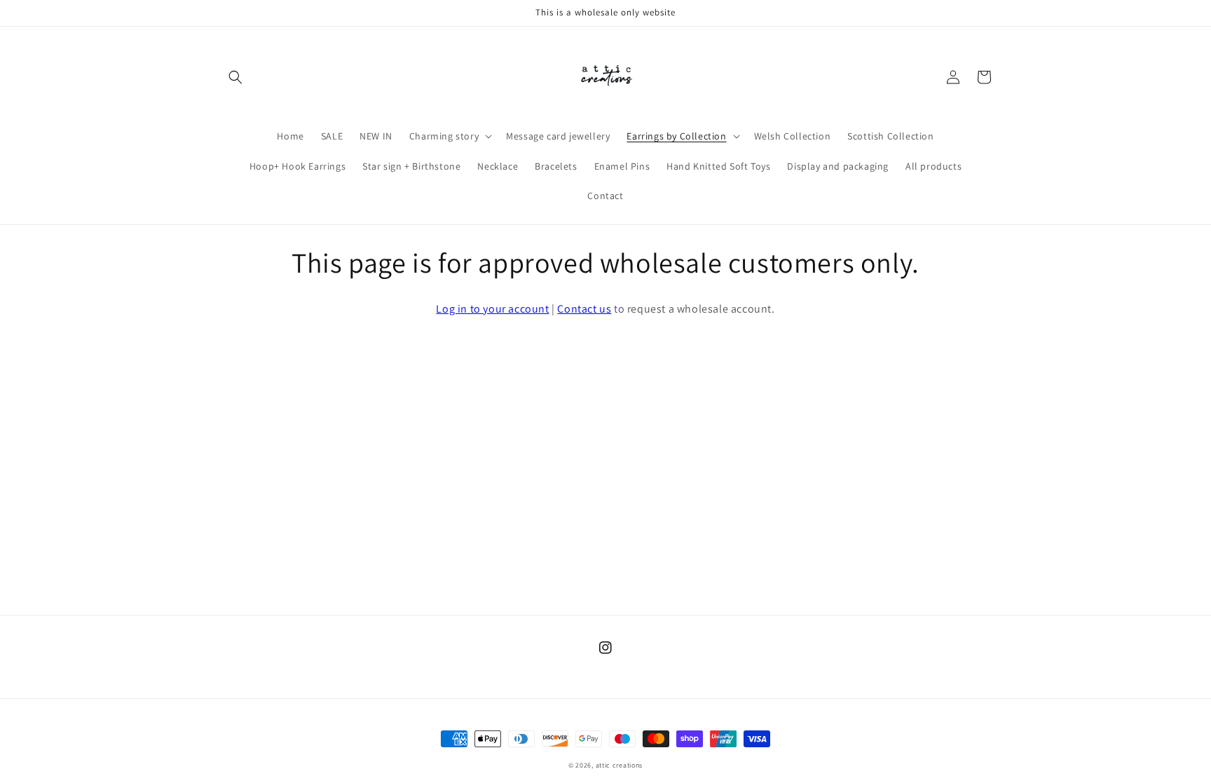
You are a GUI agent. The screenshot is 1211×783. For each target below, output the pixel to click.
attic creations (619, 765)
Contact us (584, 308)
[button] (235, 77)
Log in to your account (492, 308)
